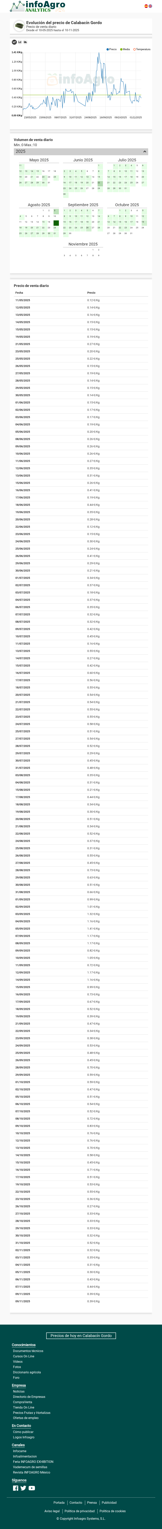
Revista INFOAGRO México (31, 1472)
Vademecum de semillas (30, 1467)
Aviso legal (52, 1511)
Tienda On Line (23, 1407)
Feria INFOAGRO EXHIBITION (33, 1462)
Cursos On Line (23, 1356)
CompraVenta (22, 1402)
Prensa (92, 1503)
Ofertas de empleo (26, 1418)
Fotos (17, 1367)
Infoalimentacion (25, 1456)
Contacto (76, 1503)
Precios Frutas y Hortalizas (31, 1413)
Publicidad (109, 1503)
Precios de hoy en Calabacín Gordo (81, 1335)
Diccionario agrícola (27, 1372)
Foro (16, 1377)
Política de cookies (113, 1511)
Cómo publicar (23, 1432)
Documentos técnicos (28, 1351)
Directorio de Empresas (29, 1397)
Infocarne (19, 1451)
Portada (59, 1503)
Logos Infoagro (23, 1437)
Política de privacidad (80, 1511)
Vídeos (18, 1361)
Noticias (18, 1391)
